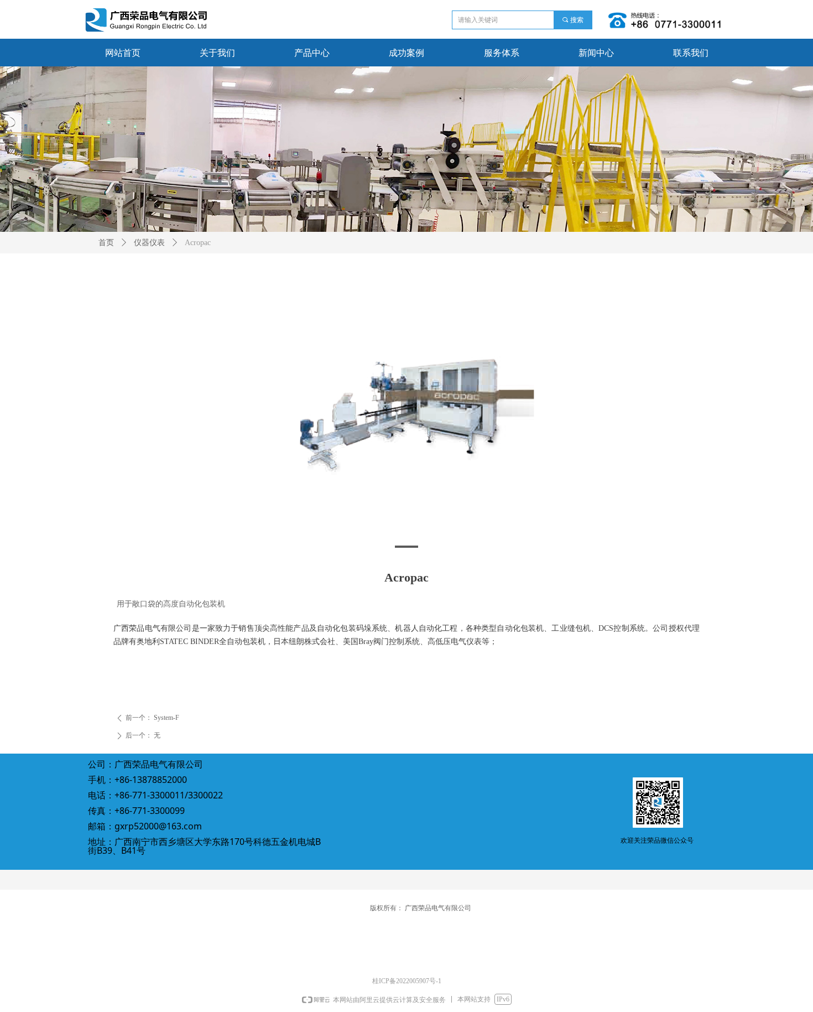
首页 (106, 242)
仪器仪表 (149, 242)
